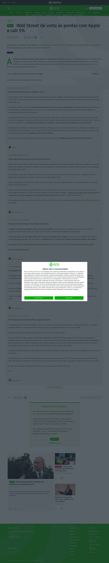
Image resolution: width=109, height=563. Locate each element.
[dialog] (54, 281)
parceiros (39, 271)
